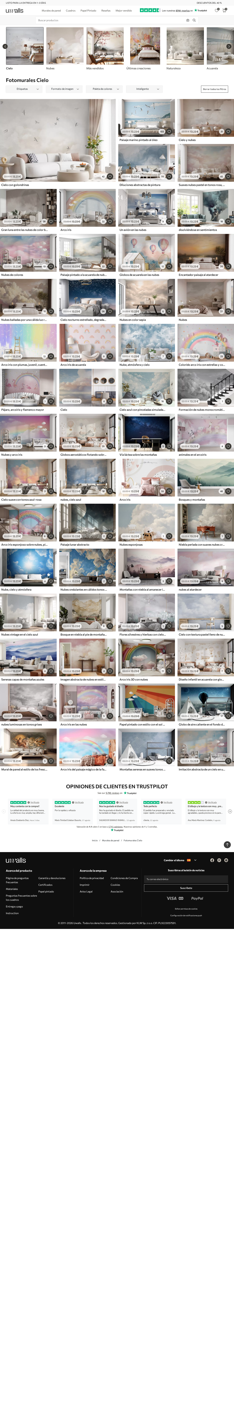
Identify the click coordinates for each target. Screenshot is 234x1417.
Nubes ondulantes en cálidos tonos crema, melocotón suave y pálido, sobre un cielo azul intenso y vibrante (83, 589)
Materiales (12, 888)
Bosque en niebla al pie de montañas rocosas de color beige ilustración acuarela (83, 634)
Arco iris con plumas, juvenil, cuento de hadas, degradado (24, 364)
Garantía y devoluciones (51, 878)
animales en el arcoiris (192, 454)
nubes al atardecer (190, 589)
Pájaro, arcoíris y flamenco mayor (22, 409)
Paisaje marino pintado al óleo (139, 140)
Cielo (63, 409)
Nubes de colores (12, 274)
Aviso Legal (86, 891)
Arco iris (65, 230)
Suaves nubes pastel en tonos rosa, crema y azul (202, 185)
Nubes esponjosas (131, 544)
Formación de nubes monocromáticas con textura (202, 409)
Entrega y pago (14, 906)
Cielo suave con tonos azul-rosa (21, 499)
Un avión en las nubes (133, 230)
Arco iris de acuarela (73, 364)
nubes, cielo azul (70, 499)
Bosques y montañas (192, 499)
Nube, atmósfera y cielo (135, 364)
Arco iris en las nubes (73, 724)
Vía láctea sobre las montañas (138, 454)
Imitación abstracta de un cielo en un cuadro (202, 769)
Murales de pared (110, 840)
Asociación (117, 891)
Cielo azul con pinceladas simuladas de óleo (143, 409)
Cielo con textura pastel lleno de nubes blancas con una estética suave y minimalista (202, 634)
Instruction (12, 913)
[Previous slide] (5, 46)
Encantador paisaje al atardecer (198, 274)
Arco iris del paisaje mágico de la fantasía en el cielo (83, 769)
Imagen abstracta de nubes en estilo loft (83, 679)
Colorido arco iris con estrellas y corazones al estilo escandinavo (202, 364)
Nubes (183, 319)
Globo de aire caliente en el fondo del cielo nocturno (202, 724)
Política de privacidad (92, 878)
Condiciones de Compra (124, 878)
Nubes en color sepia (133, 319)
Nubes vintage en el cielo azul (19, 634)
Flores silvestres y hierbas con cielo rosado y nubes (143, 634)
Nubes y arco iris (11, 454)
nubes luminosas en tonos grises (21, 724)
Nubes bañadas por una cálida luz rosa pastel (24, 319)
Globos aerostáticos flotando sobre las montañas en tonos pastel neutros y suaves (83, 454)
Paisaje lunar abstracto (74, 544)
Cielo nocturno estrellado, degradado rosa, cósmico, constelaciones (83, 319)
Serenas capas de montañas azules (22, 679)
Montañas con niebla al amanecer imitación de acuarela (143, 589)
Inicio (95, 840)
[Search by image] (187, 20)
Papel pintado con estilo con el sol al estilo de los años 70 (143, 724)
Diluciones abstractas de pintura (140, 185)
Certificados (45, 884)
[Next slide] (228, 46)
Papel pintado (46, 891)
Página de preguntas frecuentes (17, 880)
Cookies (115, 884)
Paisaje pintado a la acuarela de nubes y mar (83, 274)
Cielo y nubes (187, 140)
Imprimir (84, 884)
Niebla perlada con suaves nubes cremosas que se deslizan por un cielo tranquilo (202, 544)
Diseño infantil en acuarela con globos (202, 679)
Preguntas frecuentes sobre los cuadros (21, 897)
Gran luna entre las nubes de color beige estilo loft (24, 230)
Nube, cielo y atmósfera (16, 589)
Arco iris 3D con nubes (134, 679)
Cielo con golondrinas (15, 185)
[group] (65, 48)
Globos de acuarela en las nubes (139, 274)
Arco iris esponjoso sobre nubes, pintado (24, 544)
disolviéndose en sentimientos (198, 230)
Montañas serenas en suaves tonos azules (143, 769)
